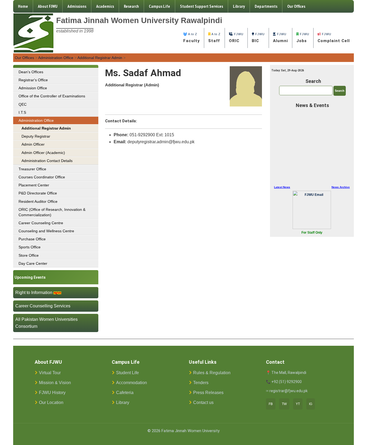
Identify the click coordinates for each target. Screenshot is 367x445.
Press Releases (208, 392)
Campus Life (159, 6)
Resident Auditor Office (38, 201)
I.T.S (22, 112)
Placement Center (34, 185)
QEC (23, 104)
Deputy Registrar (35, 136)
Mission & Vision (55, 382)
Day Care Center (33, 263)
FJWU (236, 37)
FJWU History (52, 392)
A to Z (191, 37)
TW (284, 404)
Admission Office (33, 88)
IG (310, 404)
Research (131, 6)
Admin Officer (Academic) (43, 152)
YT (298, 404)
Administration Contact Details (47, 161)
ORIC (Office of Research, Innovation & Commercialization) (52, 212)
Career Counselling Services (42, 306)
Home (23, 6)
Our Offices (296, 6)
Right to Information (33, 292)
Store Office (29, 255)
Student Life (127, 372)
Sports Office (30, 247)
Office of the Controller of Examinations (52, 96)
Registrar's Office (33, 80)
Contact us (203, 402)
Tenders (200, 382)
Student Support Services (201, 6)
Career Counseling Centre (41, 223)
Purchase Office (32, 239)
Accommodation (131, 382)
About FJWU (47, 6)
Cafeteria (125, 392)
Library (239, 6)
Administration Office (55, 58)
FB (271, 404)
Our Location (51, 402)
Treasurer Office (32, 169)
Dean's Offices (31, 72)
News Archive (341, 187)
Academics (105, 6)
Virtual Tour (50, 372)
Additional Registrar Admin (99, 58)
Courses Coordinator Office (42, 177)
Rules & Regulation (212, 372)
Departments (266, 6)
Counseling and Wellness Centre (46, 231)
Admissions (76, 6)
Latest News (282, 187)
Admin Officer (33, 144)
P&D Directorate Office (38, 193)
